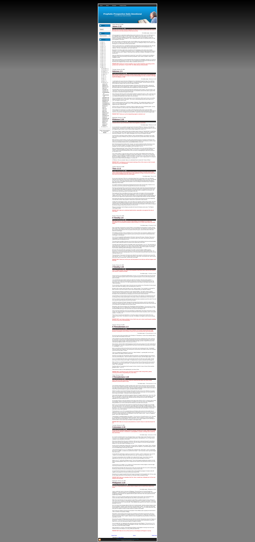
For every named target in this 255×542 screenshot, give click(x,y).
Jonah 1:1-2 (104, 123)
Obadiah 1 (104, 125)
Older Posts (154, 535)
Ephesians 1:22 (105, 100)
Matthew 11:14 (105, 112)
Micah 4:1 (104, 122)
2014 (102, 58)
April (103, 79)
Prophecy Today (135, 539)
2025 (102, 43)
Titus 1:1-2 (104, 88)
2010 (102, 64)
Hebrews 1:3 (105, 85)
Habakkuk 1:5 (105, 119)
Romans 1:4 (104, 105)
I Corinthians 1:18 (106, 104)
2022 (102, 47)
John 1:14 (104, 108)
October (104, 71)
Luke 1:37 (104, 110)
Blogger (104, 132)
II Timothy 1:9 (105, 89)
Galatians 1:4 (105, 101)
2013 (102, 60)
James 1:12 (104, 83)
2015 (102, 57)
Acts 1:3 (104, 107)
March (103, 81)
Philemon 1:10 (105, 86)
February (104, 82)
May (103, 78)
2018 (102, 53)
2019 (102, 51)
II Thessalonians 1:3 (120, 327)
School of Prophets (127, 539)
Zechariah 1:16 (105, 115)
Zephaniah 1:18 (105, 118)
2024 (102, 44)
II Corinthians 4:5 (106, 103)
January (104, 126)
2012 (102, 61)
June (103, 77)
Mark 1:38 (104, 111)
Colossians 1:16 (105, 97)
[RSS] (100, 540)
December (104, 68)
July (103, 75)
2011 (102, 63)
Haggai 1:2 (104, 116)
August (103, 74)
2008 (102, 67)
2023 (102, 46)
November (104, 70)
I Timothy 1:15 (105, 90)
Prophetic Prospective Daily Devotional (122, 14)
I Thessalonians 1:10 (120, 377)
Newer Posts (114, 535)
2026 (102, 42)
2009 (102, 65)
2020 (102, 50)
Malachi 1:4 (104, 114)
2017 (102, 54)
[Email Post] (125, 28)
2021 (102, 49)
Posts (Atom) (121, 537)
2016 (102, 56)
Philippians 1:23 (105, 98)
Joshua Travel (119, 539)
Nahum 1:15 (105, 121)
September (104, 72)
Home (134, 535)
